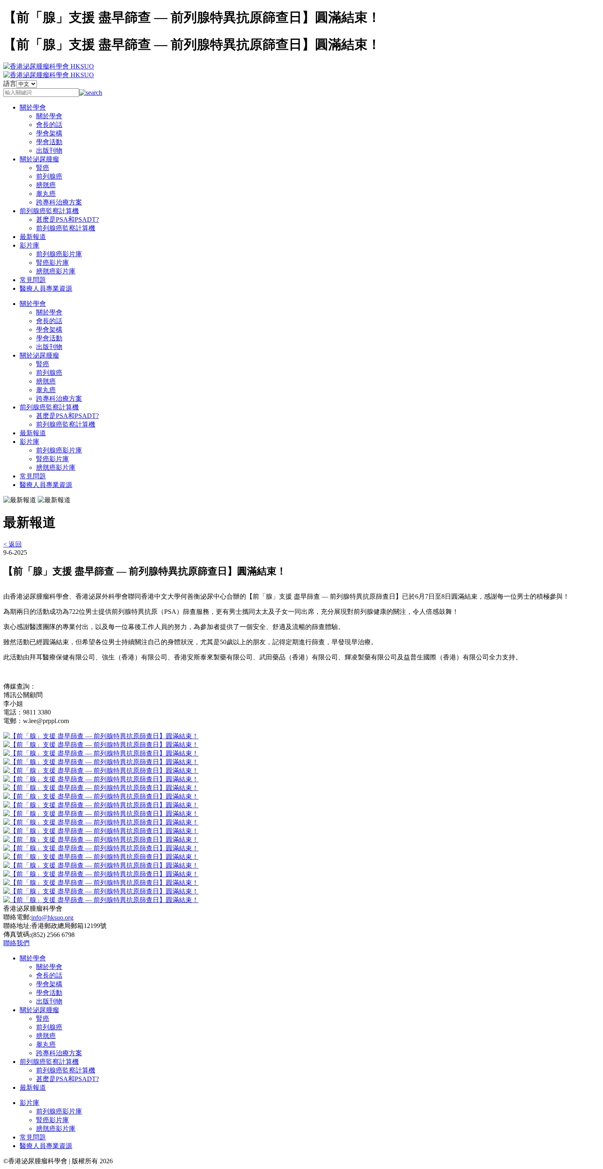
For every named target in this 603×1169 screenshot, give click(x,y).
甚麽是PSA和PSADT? (67, 219)
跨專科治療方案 (59, 202)
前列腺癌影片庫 (59, 253)
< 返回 (12, 544)
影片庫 (29, 245)
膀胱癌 (46, 184)
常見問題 (33, 279)
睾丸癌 (46, 193)
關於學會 (33, 107)
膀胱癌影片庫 (55, 271)
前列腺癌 (49, 176)
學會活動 (49, 141)
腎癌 (42, 167)
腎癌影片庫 (52, 262)
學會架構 (49, 133)
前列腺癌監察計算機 (49, 210)
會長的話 (49, 124)
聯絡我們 (16, 942)
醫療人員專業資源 (46, 288)
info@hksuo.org (52, 917)
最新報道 (33, 236)
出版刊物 (49, 150)
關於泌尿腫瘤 (39, 159)
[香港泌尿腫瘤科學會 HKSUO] (48, 66)
